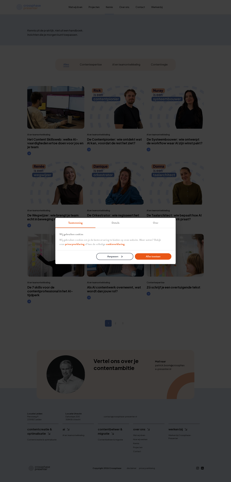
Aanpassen (112, 256)
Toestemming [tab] (75, 223)
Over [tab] (155, 223)
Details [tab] (115, 223)
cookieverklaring (115, 244)
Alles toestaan (153, 256)
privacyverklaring (74, 244)
